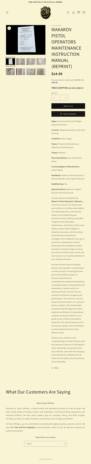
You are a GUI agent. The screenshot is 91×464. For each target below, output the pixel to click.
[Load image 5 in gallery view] (10, 71)
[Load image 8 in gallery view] (41, 71)
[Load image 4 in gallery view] (41, 61)
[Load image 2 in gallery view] (20, 61)
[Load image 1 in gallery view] (10, 61)
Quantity (54, 93)
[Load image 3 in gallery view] (30, 61)
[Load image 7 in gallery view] (30, 71)
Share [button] (56, 368)
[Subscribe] (64, 444)
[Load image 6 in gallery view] (20, 71)
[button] (7, 12)
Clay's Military (48, 459)
